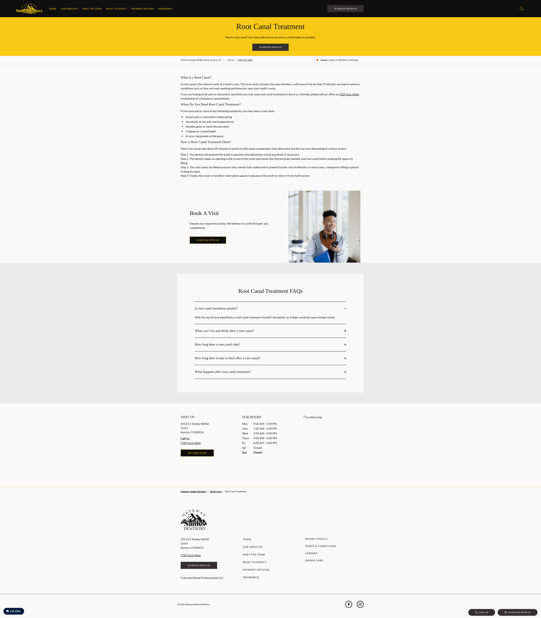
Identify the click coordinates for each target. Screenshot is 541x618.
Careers (311, 553)
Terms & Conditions (320, 546)
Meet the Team (92, 8)
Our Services (69, 8)
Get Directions (197, 453)
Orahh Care (314, 560)
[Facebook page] (348, 604)
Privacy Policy (316, 538)
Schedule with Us (345, 8)
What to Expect (116, 8)
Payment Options (142, 8)
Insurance (165, 8)
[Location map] (331, 445)
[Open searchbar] (522, 8)
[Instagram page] (360, 604)
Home (52, 8)
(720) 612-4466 (245, 60)
